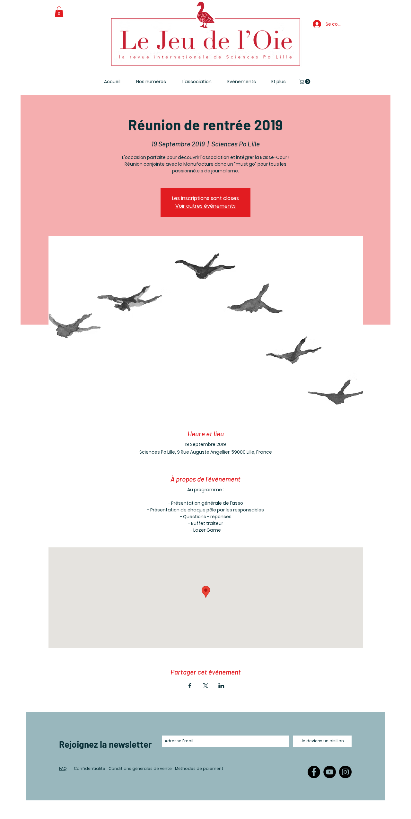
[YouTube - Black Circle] (329, 772)
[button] (59, 11)
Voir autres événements (205, 206)
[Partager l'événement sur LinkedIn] (221, 685)
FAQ (63, 768)
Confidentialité (89, 768)
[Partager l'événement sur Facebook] (190, 685)
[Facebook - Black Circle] (314, 772)
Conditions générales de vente (140, 768)
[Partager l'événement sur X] (206, 685)
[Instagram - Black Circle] (345, 772)
